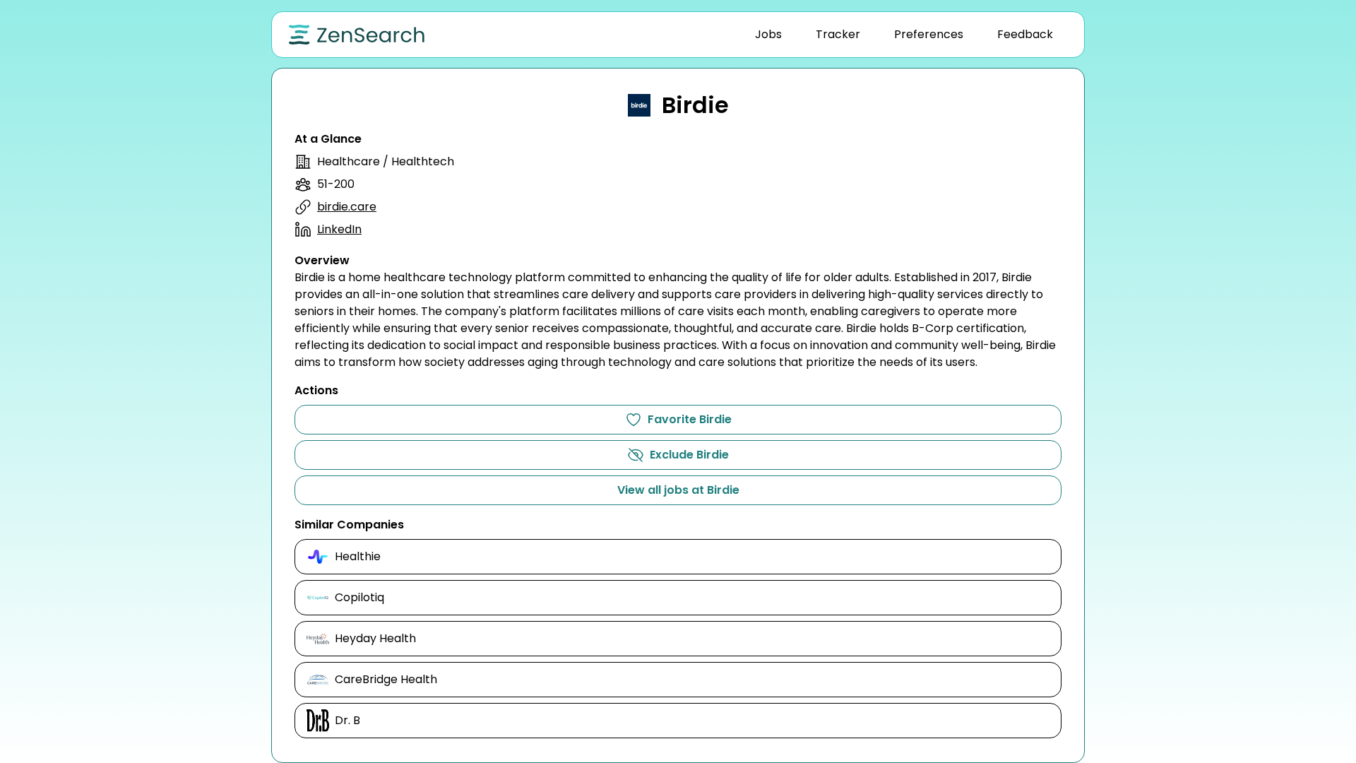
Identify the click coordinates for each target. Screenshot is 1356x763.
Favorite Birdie (690, 419)
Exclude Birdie (689, 454)
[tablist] (904, 34)
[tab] (768, 34)
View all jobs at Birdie (678, 490)
